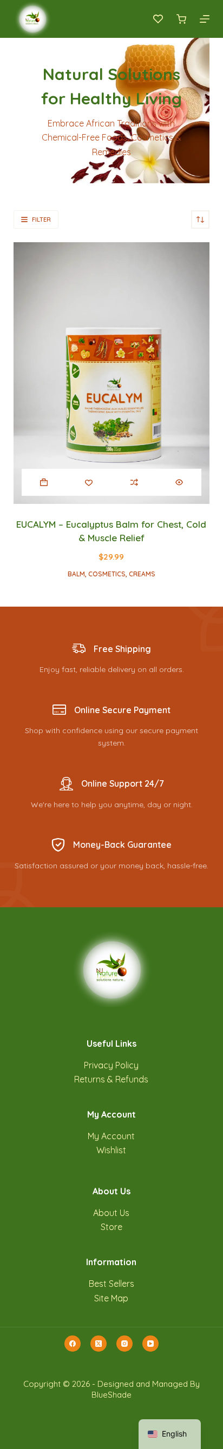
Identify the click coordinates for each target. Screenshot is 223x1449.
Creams (142, 574)
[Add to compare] (134, 482)
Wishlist (111, 1150)
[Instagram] (124, 1343)
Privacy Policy (111, 1065)
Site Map (111, 1298)
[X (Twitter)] (98, 1343)
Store (111, 1226)
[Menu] (204, 19)
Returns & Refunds (111, 1079)
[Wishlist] (158, 19)
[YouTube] (150, 1343)
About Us (111, 1212)
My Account (111, 1136)
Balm (76, 574)
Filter (41, 219)
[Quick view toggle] (178, 482)
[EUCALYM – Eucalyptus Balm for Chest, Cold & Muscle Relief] (112, 372)
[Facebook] (72, 1343)
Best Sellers (111, 1283)
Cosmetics (107, 574)
